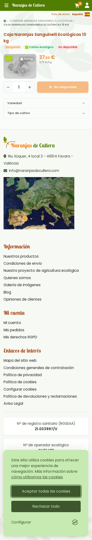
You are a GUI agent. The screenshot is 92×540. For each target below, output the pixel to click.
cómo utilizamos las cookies (37, 477)
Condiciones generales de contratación (39, 367)
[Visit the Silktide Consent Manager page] (75, 522)
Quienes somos (17, 277)
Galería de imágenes (22, 284)
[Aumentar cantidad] (29, 87)
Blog (7, 292)
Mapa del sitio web (20, 360)
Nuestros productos (21, 256)
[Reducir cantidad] (8, 87)
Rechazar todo (46, 506)
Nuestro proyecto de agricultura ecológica (41, 270)
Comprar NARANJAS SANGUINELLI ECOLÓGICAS (41, 21)
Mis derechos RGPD (20, 337)
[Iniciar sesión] (87, 5)
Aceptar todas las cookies (46, 491)
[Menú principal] (6, 5)
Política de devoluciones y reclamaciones (40, 396)
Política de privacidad (23, 374)
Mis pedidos (14, 329)
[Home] (5, 21)
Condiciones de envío (23, 263)
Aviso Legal (13, 403)
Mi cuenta (12, 322)
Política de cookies (20, 381)
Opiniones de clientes (23, 299)
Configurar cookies (20, 389)
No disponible (65, 87)
